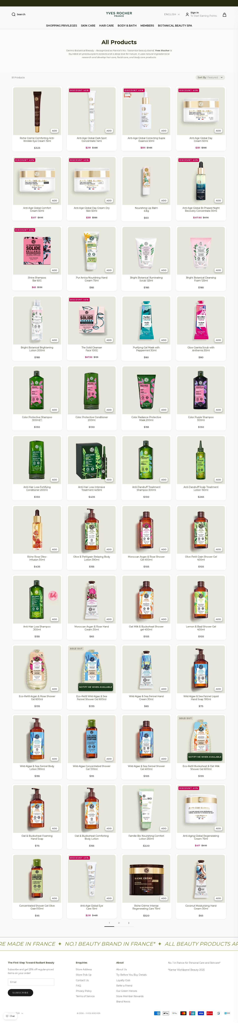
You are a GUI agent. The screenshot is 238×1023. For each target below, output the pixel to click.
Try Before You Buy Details (131, 974)
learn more (191, 3)
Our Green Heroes (126, 991)
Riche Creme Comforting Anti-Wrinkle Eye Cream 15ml (37, 139)
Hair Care (106, 25)
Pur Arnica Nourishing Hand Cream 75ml (91, 279)
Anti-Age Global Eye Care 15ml (91, 907)
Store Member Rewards (129, 996)
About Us (121, 969)
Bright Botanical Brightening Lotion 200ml (37, 349)
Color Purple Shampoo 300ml (201, 419)
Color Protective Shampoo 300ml (37, 419)
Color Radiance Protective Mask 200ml (146, 419)
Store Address (84, 969)
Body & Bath (127, 25)
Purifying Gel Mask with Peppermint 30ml (146, 349)
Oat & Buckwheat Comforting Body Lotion (92, 837)
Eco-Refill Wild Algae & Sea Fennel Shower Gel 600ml (91, 698)
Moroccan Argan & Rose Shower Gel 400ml (146, 558)
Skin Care (88, 25)
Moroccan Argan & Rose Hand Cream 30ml (91, 628)
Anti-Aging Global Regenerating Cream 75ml (201, 837)
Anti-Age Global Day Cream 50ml (201, 139)
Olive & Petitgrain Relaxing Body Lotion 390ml (91, 558)
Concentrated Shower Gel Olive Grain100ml (37, 907)
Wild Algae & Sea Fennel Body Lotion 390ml (37, 768)
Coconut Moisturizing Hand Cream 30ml (200, 907)
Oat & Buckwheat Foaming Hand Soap (37, 837)
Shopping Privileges (61, 25)
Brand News (123, 1001)
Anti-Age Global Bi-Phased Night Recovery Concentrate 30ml (201, 209)
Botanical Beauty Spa (175, 25)
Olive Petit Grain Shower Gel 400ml (201, 558)
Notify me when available (95, 687)
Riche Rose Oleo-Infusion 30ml (37, 558)
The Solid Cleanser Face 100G (91, 349)
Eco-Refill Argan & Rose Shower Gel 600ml (37, 698)
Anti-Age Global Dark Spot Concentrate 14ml (92, 139)
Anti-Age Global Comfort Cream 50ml (37, 209)
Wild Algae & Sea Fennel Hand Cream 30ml (146, 698)
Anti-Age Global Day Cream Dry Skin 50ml (92, 209)
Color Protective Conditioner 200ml (92, 419)
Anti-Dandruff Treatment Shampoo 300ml (146, 488)
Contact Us (82, 980)
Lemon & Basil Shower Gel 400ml (201, 628)
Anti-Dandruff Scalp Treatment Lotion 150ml (201, 488)
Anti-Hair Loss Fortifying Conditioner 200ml (37, 488)
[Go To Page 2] (129, 923)
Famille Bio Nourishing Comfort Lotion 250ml (146, 837)
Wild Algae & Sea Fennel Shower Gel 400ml (146, 768)
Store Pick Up (83, 974)
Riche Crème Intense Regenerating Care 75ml (146, 907)
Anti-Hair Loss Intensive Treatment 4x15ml (91, 488)
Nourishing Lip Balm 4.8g (146, 209)
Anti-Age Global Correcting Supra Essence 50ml (146, 139)
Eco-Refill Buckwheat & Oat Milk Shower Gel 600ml (201, 768)
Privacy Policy (84, 991)
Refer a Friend (124, 985)
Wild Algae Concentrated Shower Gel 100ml (91, 768)
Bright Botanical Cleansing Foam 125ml (201, 279)
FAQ (78, 985)
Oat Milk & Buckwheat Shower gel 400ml (146, 628)
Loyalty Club (123, 980)
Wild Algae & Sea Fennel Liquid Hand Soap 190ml (201, 698)
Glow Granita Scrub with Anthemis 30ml (200, 349)
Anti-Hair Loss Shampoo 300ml (37, 628)
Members (147, 25)
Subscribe (20, 992)
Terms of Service (85, 996)
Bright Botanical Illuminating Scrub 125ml (146, 279)
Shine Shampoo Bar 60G (37, 279)
